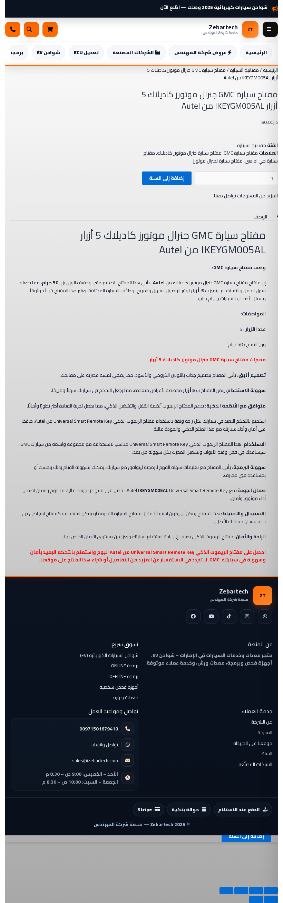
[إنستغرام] (247, 616)
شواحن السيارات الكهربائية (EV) (109, 655)
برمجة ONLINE (124, 665)
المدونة (264, 732)
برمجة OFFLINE (123, 676)
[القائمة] (270, 29)
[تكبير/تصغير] (271, 890)
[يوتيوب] (211, 616)
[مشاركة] (241, 890)
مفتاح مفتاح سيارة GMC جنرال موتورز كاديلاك (217, 282)
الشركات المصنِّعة (255, 764)
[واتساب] (265, 616)
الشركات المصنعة (134, 52)
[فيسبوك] (193, 616)
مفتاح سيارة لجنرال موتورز (218, 160)
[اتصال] (12, 29)
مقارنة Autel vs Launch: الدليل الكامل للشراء (217, 5)
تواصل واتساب (104, 745)
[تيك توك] (229, 616)
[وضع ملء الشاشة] (256, 890)
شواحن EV (48, 52)
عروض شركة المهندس (200, 52)
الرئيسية (256, 52)
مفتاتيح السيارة (244, 70)
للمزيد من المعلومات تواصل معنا (246, 195)
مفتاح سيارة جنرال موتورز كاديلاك (189, 152)
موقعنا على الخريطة (252, 743)
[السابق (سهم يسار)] (271, 899)
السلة (267, 753)
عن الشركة (261, 721)
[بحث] (31, 29)
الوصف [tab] (260, 216)
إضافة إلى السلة (167, 178)
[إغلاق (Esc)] (226, 890)
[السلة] (50, 29)
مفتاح (241, 359)
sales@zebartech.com (95, 761)
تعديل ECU (86, 52)
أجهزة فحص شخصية (118, 687)
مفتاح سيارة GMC (241, 152)
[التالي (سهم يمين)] (256, 899)
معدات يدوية (125, 697)
